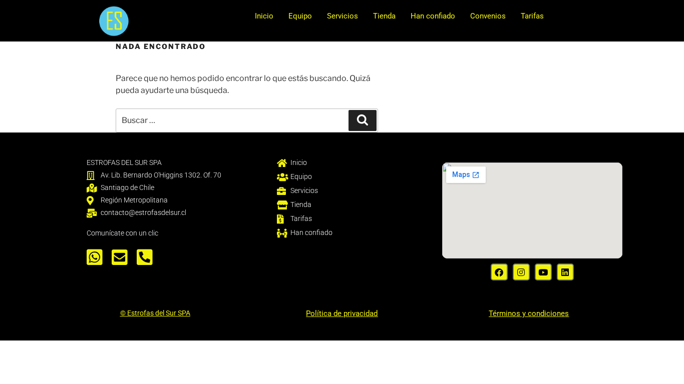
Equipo (300, 16)
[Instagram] (521, 272)
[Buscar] (363, 120)
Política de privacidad (342, 313)
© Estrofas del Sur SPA (155, 313)
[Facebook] (499, 272)
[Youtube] (543, 272)
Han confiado (433, 16)
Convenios (488, 16)
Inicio (264, 16)
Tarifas (532, 16)
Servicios (342, 16)
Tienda (384, 16)
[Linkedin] (565, 272)
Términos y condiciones (529, 313)
